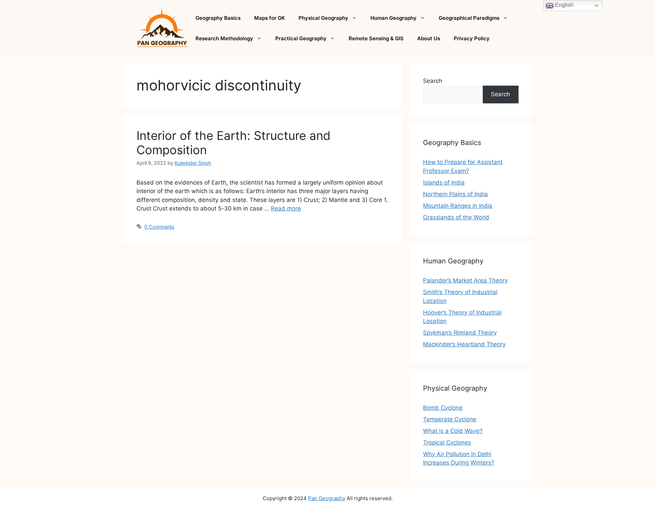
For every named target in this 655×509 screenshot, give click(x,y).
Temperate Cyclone (449, 419)
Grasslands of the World (456, 217)
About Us (428, 38)
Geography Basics (218, 18)
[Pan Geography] (162, 27)
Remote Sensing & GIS (376, 38)
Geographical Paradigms (469, 18)
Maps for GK (269, 18)
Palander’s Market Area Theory (465, 280)
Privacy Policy (472, 38)
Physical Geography (323, 18)
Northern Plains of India (455, 194)
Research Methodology (224, 38)
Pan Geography (326, 498)
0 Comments (159, 227)
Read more (286, 208)
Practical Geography (300, 38)
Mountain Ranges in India (457, 205)
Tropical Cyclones (447, 442)
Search (432, 80)
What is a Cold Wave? (453, 430)
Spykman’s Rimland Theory (460, 332)
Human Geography (393, 18)
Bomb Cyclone (443, 407)
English (563, 5)
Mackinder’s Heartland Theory (464, 344)
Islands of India (444, 182)
